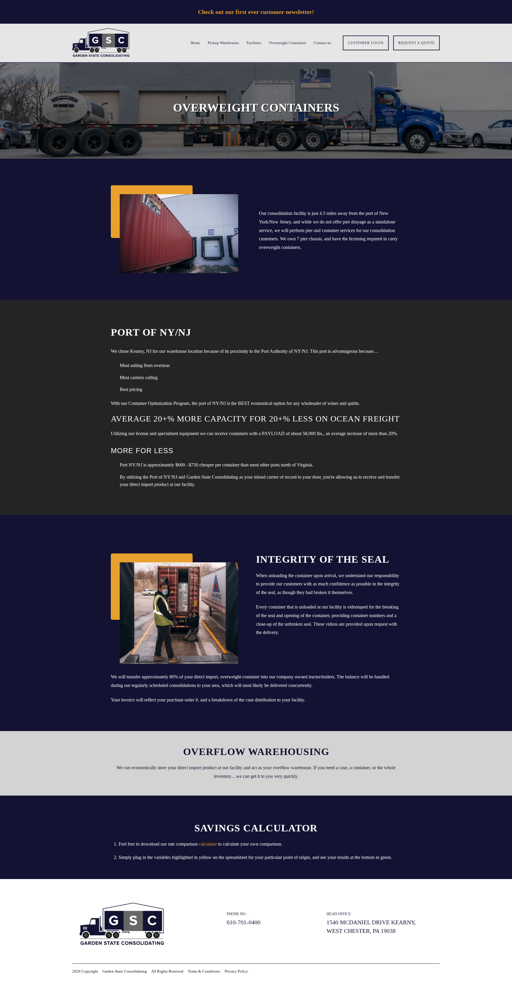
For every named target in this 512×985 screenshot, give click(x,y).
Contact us (322, 43)
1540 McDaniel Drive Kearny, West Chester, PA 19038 (371, 926)
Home (195, 43)
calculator (208, 843)
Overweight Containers (287, 43)
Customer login (366, 43)
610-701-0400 (243, 922)
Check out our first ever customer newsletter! (256, 12)
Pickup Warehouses (223, 43)
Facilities (254, 43)
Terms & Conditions (204, 971)
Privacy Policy (236, 971)
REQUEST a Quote (416, 43)
